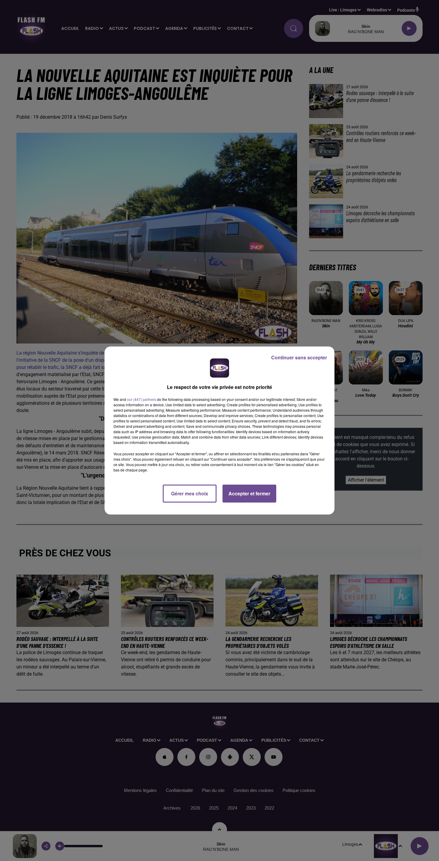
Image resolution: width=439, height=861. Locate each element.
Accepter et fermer (249, 493)
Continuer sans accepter (299, 357)
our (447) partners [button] (141, 399)
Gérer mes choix (189, 493)
